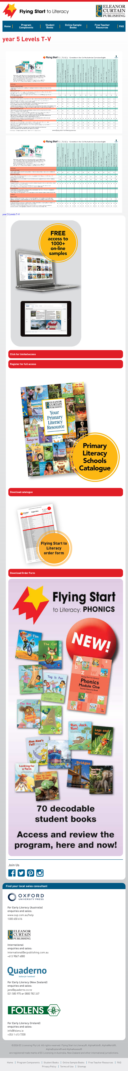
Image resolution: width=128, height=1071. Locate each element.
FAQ (121, 26)
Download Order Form (22, 572)
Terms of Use (67, 1066)
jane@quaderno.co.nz (20, 989)
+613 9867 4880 (16, 956)
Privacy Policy (49, 1066)
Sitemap (82, 1066)
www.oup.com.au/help (21, 915)
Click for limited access (23, 354)
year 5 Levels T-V (11, 214)
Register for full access (23, 363)
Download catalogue (21, 491)
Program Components (26, 26)
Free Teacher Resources (102, 26)
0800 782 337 (32, 993)
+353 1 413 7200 (17, 1034)
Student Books (50, 26)
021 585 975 (14, 993)
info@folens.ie (16, 1030)
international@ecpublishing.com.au (28, 952)
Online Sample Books (73, 26)
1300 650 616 (15, 918)
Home (7, 26)
